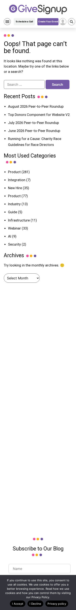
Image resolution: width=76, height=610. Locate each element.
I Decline (35, 603)
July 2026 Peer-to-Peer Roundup (33, 123)
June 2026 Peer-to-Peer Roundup (34, 131)
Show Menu (7, 21)
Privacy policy (57, 603)
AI (9, 236)
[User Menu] (62, 21)
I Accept (17, 603)
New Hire (15, 188)
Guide (12, 212)
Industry (14, 204)
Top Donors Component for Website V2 (39, 115)
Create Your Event (48, 21)
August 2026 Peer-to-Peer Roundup (36, 107)
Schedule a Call (24, 21)
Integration (16, 180)
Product (14, 172)
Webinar (14, 228)
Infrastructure (19, 220)
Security (14, 244)
